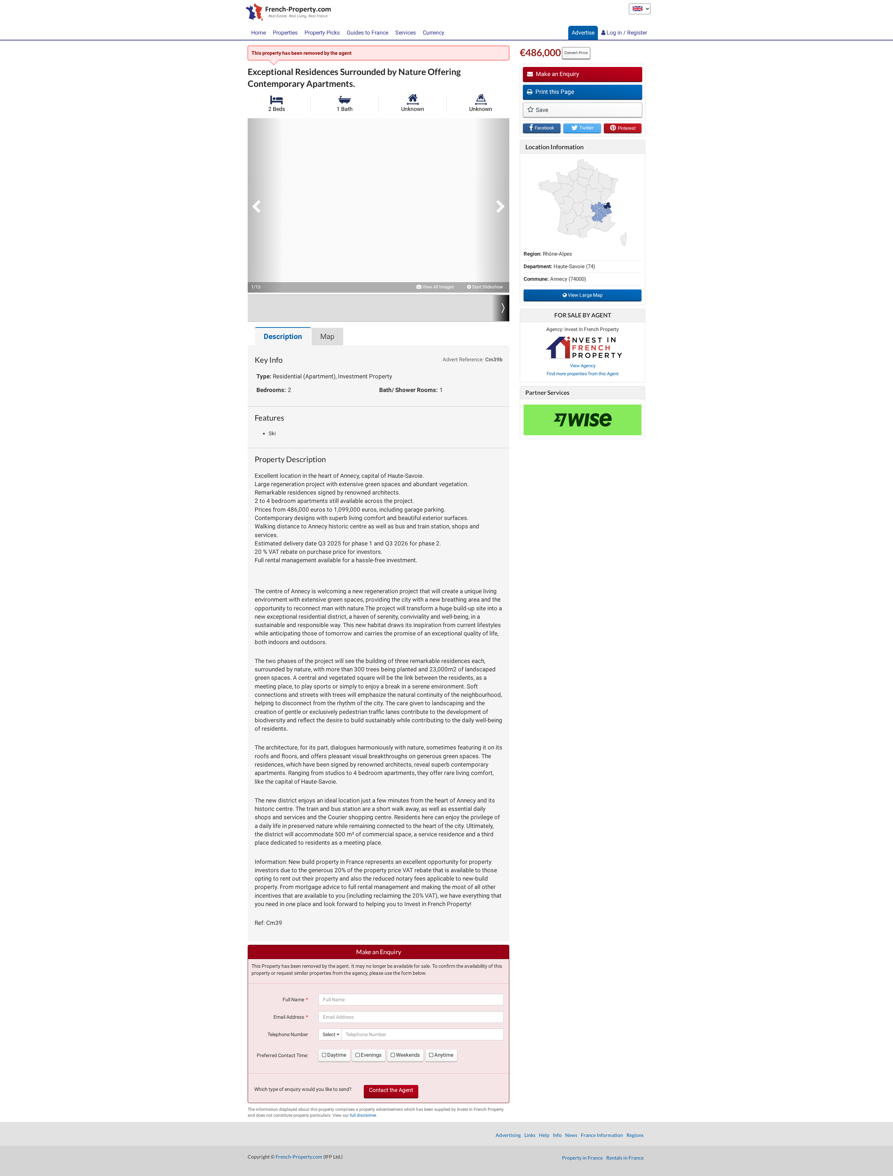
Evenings (371, 1055)
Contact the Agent (391, 1090)
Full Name (293, 999)
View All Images (437, 286)
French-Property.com (299, 1157)
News (571, 1135)
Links (529, 1135)
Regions (635, 1135)
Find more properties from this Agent (582, 373)
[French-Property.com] (286, 13)
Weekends (408, 1055)
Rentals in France (625, 1158)
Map (327, 336)
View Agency (582, 365)
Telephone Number (288, 1034)
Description (283, 336)
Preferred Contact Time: (282, 1055)
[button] (265, 205)
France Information (602, 1135)
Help (544, 1135)
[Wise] (582, 420)
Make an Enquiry (556, 73)
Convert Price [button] (576, 53)
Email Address (288, 1017)
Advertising (508, 1135)
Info (557, 1135)
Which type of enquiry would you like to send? (303, 1089)
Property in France (582, 1158)
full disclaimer (363, 1115)
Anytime (443, 1055)
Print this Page (554, 91)
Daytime (336, 1055)
